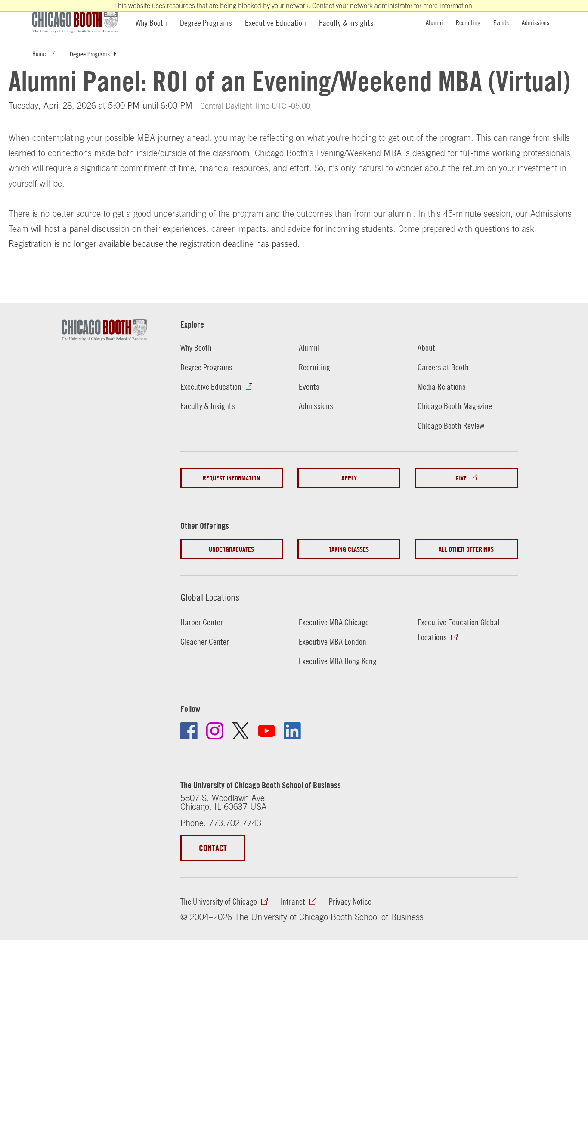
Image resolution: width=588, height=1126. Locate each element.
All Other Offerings (466, 549)
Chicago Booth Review (451, 425)
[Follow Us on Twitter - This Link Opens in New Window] (240, 730)
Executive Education (275, 22)
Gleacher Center (204, 641)
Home (39, 53)
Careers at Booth (443, 367)
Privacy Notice (350, 901)
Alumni (434, 22)
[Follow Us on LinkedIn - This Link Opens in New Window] (292, 730)
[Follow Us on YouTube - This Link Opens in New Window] (266, 730)
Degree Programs (206, 22)
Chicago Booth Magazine (455, 405)
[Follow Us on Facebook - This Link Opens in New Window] (189, 730)
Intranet (293, 901)
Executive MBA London (332, 641)
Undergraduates (231, 549)
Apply (349, 478)
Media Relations (442, 386)
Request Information (231, 478)
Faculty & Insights (346, 22)
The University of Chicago (218, 901)
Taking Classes (349, 549)
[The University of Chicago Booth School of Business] (79, 22)
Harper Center (201, 622)
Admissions (535, 22)
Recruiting (468, 22)
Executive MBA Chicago (334, 622)
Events (501, 22)
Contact (213, 847)
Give (461, 478)
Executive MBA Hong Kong (338, 660)
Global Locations (209, 597)
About (426, 347)
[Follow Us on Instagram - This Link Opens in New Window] (214, 730)
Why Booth (151, 22)
